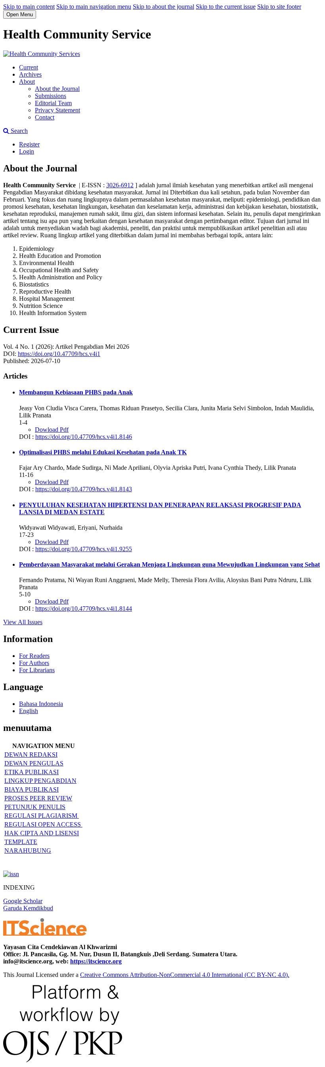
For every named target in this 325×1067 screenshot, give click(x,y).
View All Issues (22, 622)
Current (28, 67)
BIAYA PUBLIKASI (31, 789)
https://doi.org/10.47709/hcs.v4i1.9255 (83, 549)
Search (18, 130)
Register (29, 144)
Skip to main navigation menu (93, 6)
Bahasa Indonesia (41, 703)
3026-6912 (120, 185)
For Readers (34, 655)
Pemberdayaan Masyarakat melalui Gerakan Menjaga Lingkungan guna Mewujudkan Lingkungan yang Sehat (169, 564)
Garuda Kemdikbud (28, 908)
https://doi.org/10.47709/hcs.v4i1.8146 (83, 436)
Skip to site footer (279, 6)
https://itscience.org (96, 961)
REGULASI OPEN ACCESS (43, 824)
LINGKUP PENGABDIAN (40, 780)
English (28, 710)
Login (26, 151)
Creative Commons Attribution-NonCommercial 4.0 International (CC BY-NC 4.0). (184, 974)
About (27, 81)
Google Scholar (22, 901)
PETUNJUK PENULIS (34, 807)
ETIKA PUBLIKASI (31, 772)
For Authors (34, 662)
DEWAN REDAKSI (30, 754)
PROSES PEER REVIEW (38, 798)
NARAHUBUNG (27, 850)
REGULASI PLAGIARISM (41, 815)
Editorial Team (53, 103)
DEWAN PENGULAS (33, 763)
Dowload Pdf (52, 429)
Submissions (50, 95)
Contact (44, 117)
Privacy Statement (57, 110)
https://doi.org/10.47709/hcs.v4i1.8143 (83, 489)
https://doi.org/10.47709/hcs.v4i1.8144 (83, 608)
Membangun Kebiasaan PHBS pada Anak (76, 392)
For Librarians (37, 670)
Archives (30, 74)
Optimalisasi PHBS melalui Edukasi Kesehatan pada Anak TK (103, 452)
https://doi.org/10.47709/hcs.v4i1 (59, 353)
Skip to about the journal (163, 6)
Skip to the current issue (226, 6)
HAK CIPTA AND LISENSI (41, 833)
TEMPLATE (20, 841)
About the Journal (57, 88)
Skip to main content (29, 6)
